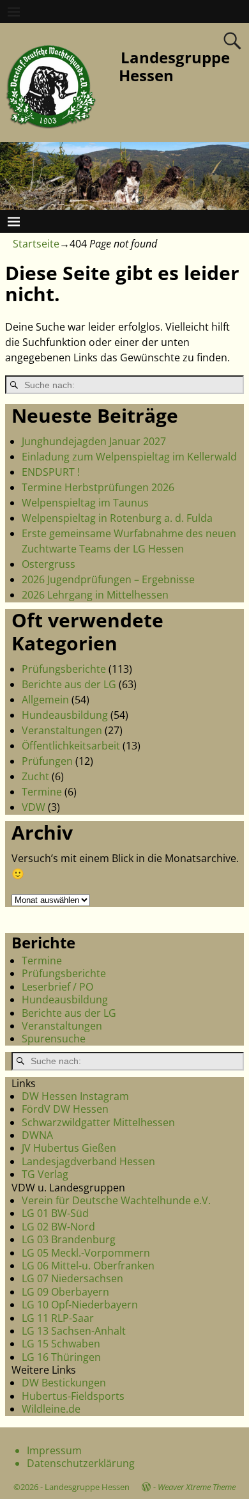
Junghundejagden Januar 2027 (94, 441)
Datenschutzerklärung (81, 1463)
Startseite (36, 244)
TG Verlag (45, 1174)
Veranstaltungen (62, 730)
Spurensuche (54, 1039)
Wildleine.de (51, 1409)
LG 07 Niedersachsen (72, 1278)
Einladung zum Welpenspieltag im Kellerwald (129, 457)
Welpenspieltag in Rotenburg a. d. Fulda (117, 518)
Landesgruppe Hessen (174, 66)
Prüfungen (47, 761)
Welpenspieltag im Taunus (85, 503)
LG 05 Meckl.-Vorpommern (86, 1253)
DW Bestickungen (64, 1383)
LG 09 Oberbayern (65, 1292)
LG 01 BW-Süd (55, 1213)
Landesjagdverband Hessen (88, 1161)
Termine (42, 792)
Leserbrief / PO (57, 987)
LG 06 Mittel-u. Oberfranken (88, 1266)
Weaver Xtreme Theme (197, 1487)
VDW (33, 807)
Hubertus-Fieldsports (73, 1396)
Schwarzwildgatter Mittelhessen (98, 1122)
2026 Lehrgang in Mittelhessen (95, 595)
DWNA (37, 1135)
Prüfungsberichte (64, 669)
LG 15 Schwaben (61, 1344)
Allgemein (45, 700)
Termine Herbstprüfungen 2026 (98, 487)
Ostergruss (48, 564)
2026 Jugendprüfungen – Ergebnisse (108, 579)
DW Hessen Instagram (75, 1096)
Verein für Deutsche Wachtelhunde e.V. (116, 1200)
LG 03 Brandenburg (69, 1239)
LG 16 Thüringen (61, 1357)
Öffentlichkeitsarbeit (71, 746)
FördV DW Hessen (65, 1109)
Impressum (54, 1450)
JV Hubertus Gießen (69, 1148)
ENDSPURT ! (51, 472)
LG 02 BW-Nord (58, 1227)
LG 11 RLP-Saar (58, 1318)
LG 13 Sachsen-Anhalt (74, 1331)
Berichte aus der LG (69, 684)
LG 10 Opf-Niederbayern (80, 1305)
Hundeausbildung (65, 715)
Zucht (35, 776)
